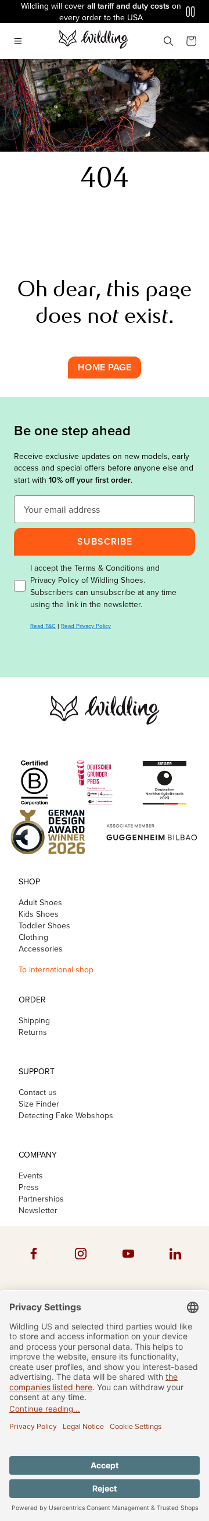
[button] (18, 41)
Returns (33, 1032)
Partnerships (41, 1199)
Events (31, 1176)
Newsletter (38, 1211)
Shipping (34, 1021)
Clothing (33, 937)
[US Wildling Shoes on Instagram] (81, 1265)
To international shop (56, 970)
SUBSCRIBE (104, 541)
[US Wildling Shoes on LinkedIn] (175, 1265)
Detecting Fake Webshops (66, 1116)
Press (29, 1187)
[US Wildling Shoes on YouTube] (128, 1265)
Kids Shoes (39, 914)
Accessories (41, 949)
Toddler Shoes (44, 926)
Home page (104, 367)
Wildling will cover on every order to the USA (101, 12)
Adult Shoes (40, 903)
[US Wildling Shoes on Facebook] (34, 1265)
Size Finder (39, 1104)
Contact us (38, 1092)
